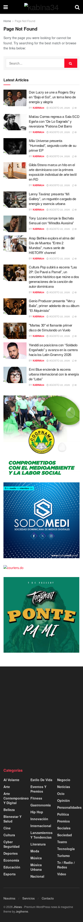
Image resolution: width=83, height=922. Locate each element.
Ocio (61, 793)
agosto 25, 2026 (59, 107)
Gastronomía (40, 805)
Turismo (63, 855)
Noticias (63, 786)
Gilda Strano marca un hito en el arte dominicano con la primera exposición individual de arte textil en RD (52, 172)
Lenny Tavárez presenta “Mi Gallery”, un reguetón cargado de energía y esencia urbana (52, 198)
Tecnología (66, 848)
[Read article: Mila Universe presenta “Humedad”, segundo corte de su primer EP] (15, 146)
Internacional (40, 825)
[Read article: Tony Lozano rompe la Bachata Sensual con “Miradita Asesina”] (15, 224)
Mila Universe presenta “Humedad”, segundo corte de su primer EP (52, 145)
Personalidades (69, 807)
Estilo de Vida (41, 779)
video (61, 874)
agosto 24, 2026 (59, 156)
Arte (6, 786)
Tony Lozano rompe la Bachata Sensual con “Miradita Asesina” (51, 220)
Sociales (64, 828)
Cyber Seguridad (11, 844)
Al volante (11, 779)
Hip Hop (36, 812)
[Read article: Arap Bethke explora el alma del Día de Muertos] (15, 244)
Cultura (9, 835)
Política (63, 814)
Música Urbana (36, 867)
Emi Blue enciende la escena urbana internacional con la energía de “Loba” (54, 374)
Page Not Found (25, 21)
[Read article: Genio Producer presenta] (15, 306)
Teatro (62, 841)
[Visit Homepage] (41, 7)
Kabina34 (38, 107)
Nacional (37, 876)
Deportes (10, 853)
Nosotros (9, 898)
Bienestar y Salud (12, 818)
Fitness (36, 798)
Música (36, 858)
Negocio (63, 779)
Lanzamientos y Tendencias (41, 834)
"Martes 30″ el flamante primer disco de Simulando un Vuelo (50, 327)
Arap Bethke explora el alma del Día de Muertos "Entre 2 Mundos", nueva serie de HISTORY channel (51, 245)
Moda (34, 851)
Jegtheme (22, 911)
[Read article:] (15, 331)
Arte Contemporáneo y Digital (16, 798)
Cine (7, 828)
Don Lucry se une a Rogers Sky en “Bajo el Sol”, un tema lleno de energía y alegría (52, 97)
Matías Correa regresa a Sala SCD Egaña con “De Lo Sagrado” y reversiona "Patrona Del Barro (54, 121)
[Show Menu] (5, 7)
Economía (11, 860)
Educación (11, 867)
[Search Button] (77, 7)
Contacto (48, 898)
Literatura (38, 844)
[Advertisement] (41, 717)
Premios (63, 821)
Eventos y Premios (38, 789)
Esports (9, 874)
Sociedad (64, 835)
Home (7, 21)
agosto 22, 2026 (59, 185)
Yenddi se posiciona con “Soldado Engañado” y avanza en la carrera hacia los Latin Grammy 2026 (53, 349)
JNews (17, 907)
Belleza (9, 809)
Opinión (63, 800)
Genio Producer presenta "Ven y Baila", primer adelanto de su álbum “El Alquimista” (54, 305)
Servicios (28, 898)
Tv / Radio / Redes (66, 864)
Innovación (39, 819)
